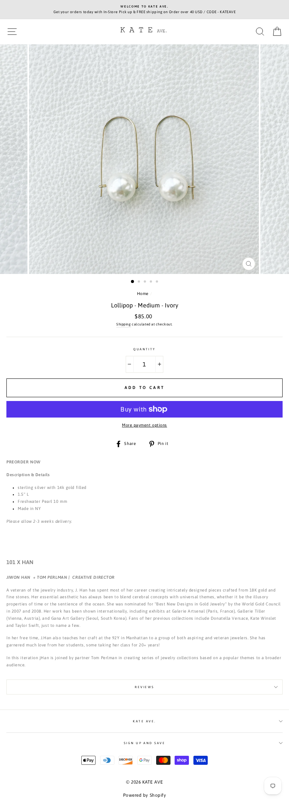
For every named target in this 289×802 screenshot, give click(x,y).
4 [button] (152, 282)
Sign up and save (145, 743)
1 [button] (133, 282)
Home (143, 293)
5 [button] (158, 282)
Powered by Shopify (144, 795)
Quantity (144, 349)
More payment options (144, 425)
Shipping (123, 324)
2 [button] (139, 282)
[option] (144, 9)
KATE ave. (144, 721)
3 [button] (146, 282)
